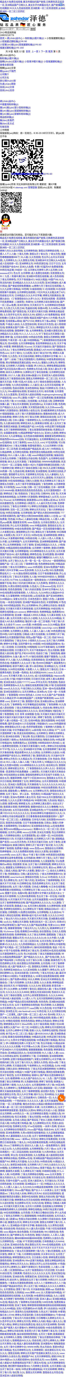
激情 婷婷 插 (6, 337)
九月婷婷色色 (6, 1241)
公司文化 (4, 77)
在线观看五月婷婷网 (52, 1206)
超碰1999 (56, 1356)
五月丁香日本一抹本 (10, 1369)
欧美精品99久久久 (21, 1340)
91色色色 (29, 1235)
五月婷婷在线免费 (21, 1247)
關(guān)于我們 (8, 71)
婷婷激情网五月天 (21, 1257)
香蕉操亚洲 (30, 1276)
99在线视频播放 (12, 1212)
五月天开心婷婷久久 (10, 1267)
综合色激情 (22, 1231)
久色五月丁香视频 (48, 1311)
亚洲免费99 (18, 1260)
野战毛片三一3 (7, 573)
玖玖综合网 (9, 1228)
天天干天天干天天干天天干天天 (47, 1247)
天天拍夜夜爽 (36, 1231)
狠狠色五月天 (14, 1222)
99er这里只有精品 (34, 1260)
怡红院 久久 (18, 1372)
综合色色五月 (37, 1359)
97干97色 (5, 749)
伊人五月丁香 (30, 1286)
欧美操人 (58, 1081)
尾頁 (50, 51)
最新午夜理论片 (29, 1267)
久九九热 (58, 845)
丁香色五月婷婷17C (13, 1216)
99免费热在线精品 (43, 1295)
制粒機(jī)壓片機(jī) (34, 38)
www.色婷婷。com (54, 1359)
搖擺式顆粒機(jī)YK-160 (12, 47)
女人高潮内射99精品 (51, 1292)
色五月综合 (45, 1347)
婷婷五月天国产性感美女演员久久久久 (40, 1353)
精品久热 (12, 1302)
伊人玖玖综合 (50, 1308)
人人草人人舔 (57, 1235)
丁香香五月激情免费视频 (20, 1283)
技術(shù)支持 (7, 90)
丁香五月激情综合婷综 (48, 1337)
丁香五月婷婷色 (8, 279)
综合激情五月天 (53, 1350)
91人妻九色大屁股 (35, 1228)
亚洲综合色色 (17, 1244)
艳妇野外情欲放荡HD (18, 1366)
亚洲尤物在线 (58, 1273)
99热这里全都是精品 (31, 1369)
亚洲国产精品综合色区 (11, 1286)
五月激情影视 (6, 615)
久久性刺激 (27, 1295)
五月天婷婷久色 (8, 1008)
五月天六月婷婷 (33, 1206)
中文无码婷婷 (50, 1369)
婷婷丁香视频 (6, 848)
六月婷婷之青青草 (39, 1366)
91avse (7, 500)
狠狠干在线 (5, 583)
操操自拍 (58, 455)
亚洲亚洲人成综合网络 (11, 1375)
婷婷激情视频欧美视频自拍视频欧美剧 (46, 1305)
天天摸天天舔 (31, 1299)
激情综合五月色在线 (53, 1372)
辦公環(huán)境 (8, 80)
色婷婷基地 (6, 851)
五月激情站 (9, 1289)
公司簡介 (4, 74)
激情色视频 (5, 1260)
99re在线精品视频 (51, 1244)
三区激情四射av (16, 1270)
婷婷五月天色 (23, 1321)
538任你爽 (47, 1302)
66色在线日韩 (7, 1139)
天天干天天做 (56, 1276)
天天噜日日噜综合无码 (42, 1212)
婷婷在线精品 (35, 1209)
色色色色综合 (6, 1238)
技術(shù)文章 (7, 87)
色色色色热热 (6, 1292)
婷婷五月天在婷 (30, 1222)
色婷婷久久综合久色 (53, 1238)
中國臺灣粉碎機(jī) (9, 104)
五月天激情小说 (57, 1366)
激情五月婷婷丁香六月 (51, 1222)
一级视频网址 (58, 560)
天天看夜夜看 (6, 752)
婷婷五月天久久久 (19, 1263)
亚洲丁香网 (20, 1305)
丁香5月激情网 (52, 1251)
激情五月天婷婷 (33, 1372)
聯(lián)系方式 (7, 123)
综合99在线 (6, 1126)
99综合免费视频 (54, 1327)
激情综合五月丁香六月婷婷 (33, 1279)
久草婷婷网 (38, 1350)
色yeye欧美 (6, 522)
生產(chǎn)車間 (8, 84)
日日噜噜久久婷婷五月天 (48, 1318)
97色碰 (61, 1263)
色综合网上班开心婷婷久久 (45, 1340)
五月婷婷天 (58, 717)
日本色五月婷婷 (8, 458)
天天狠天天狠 (6, 551)
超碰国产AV (27, 1356)
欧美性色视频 (6, 934)
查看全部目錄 (6, 64)
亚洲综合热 (18, 1276)
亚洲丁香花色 (6, 1075)
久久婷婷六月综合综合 (49, 1219)
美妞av (3, 1193)
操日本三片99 (7, 1315)
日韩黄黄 (17, 1273)
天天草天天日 (47, 1254)
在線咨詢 (4, 126)
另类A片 (61, 922)
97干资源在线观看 (32, 1241)
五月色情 (25, 1212)
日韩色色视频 (29, 1337)
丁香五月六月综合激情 (23, 1318)
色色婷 (61, 404)
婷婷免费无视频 (56, 1257)
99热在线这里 (7, 270)
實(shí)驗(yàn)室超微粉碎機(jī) (15, 110)
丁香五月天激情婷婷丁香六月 (29, 1251)
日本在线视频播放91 (44, 1315)
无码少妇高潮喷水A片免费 (29, 1308)
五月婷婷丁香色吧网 (14, 1299)
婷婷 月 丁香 (14, 1254)
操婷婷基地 (5, 666)
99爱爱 (7, 346)
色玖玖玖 (20, 1228)
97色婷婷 (4, 1059)
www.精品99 (10, 1231)
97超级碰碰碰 (7, 413)
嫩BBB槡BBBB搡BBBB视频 (28, 1238)
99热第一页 (6, 471)
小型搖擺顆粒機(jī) (53, 61)
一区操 (18, 1241)
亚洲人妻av (45, 1299)
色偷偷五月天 (6, 295)
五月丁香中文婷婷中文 (15, 1347)
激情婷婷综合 (6, 1251)
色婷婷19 (58, 1136)
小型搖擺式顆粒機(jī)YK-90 (13, 41)
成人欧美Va (11, 1219)
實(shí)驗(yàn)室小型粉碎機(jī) (15, 107)
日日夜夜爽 (5, 1276)
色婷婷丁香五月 (49, 1331)
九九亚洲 (4, 1244)
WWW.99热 (33, 1347)
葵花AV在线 (40, 1363)
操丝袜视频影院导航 (27, 1334)
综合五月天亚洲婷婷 (46, 1324)
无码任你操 (43, 1276)
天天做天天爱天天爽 (14, 1206)
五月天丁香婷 (45, 1334)
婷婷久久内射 (38, 1321)
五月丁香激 (59, 1190)
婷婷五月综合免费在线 (23, 1324)
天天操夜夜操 (37, 1289)
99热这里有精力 (8, 925)
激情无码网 (13, 1353)
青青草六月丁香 (32, 1331)
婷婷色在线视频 (36, 1327)
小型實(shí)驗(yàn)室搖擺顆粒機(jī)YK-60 (20, 44)
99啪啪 (3, 1168)
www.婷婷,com (32, 1292)
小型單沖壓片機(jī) (34, 61)
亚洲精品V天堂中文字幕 (22, 1225)
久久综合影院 (6, 1203)
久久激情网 (57, 1005)
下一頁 (44, 51)
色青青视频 (44, 1267)
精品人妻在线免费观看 (28, 1343)
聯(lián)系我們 (7, 120)
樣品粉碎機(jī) (7, 117)
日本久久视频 (58, 931)
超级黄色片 (59, 663)
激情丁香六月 (22, 1289)
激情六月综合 (42, 1235)
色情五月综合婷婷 (28, 1219)
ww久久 (7, 922)
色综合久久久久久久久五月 (36, 1273)
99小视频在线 (51, 1231)
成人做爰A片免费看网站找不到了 (16, 1363)
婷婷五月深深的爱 (24, 1315)
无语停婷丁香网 (8, 1084)
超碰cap (49, 1289)
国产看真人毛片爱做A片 (15, 1327)
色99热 (3, 634)
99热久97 (53, 1279)
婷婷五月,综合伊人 (9, 1279)
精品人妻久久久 (54, 1321)
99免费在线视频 (45, 1216)
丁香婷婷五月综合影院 (30, 1302)
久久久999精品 (7, 1308)
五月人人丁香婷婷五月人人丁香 (49, 1283)
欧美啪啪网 (30, 1216)
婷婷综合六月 (6, 838)
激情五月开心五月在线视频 (42, 1263)
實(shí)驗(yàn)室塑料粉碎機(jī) (15, 114)
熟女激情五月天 (33, 1244)
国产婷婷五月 (17, 1235)
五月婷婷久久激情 (12, 1337)
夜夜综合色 (41, 1225)
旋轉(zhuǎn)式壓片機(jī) (12, 61)
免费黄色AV (58, 612)
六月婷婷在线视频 (31, 1254)
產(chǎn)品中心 (15, 38)
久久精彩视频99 (21, 1359)
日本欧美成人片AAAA (53, 1241)
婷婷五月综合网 (15, 1331)
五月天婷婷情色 (42, 1356)
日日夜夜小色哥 (39, 1257)
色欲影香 (59, 1289)
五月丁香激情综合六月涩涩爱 (39, 1270)
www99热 (5, 854)
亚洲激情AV (46, 1343)
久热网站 (19, 1292)
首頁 (2, 38)
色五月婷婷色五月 (21, 1350)
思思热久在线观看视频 (26, 1311)
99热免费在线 (58, 631)
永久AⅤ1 (4, 1040)
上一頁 (35, 51)
